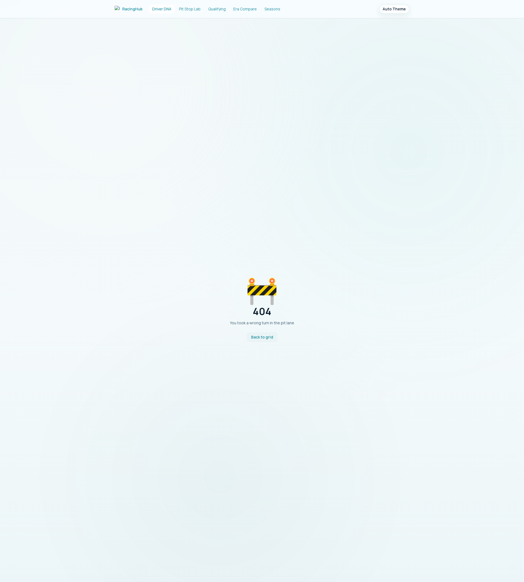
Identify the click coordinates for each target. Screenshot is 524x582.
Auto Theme (394, 8)
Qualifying (217, 8)
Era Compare (245, 8)
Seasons (272, 8)
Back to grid (262, 337)
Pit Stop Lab (190, 8)
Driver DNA (161, 8)
